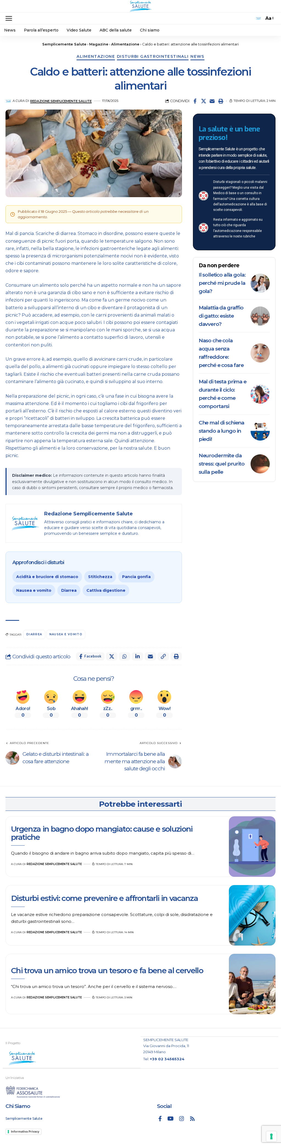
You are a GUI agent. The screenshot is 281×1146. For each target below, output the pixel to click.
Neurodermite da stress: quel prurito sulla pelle (222, 463)
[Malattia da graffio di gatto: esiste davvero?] (260, 316)
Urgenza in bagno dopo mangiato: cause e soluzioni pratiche (102, 833)
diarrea (34, 634)
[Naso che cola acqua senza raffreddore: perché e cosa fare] (260, 353)
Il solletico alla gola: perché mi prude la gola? (222, 283)
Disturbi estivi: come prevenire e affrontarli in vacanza (104, 898)
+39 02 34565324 (167, 1059)
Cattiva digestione (105, 590)
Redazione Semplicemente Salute (61, 101)
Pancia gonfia (136, 576)
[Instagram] (182, 1119)
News (197, 56)
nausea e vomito (65, 634)
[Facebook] (160, 1119)
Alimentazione (96, 56)
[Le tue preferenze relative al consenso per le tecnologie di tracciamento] (271, 1136)
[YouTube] (170, 1119)
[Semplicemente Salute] (140, 6)
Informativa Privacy (25, 1131)
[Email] (212, 101)
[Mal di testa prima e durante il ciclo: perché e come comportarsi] (260, 394)
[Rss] (192, 1119)
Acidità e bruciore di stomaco (47, 576)
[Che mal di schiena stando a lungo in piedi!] (260, 431)
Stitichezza (100, 576)
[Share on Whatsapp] (124, 656)
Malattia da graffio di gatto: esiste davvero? (221, 316)
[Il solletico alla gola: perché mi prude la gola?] (260, 283)
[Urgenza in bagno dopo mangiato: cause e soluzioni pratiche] (252, 846)
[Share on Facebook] (195, 101)
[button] (10, 18)
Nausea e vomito (33, 590)
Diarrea (69, 590)
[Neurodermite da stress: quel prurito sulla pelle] (260, 463)
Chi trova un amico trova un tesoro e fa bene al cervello (107, 970)
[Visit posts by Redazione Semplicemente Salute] (8, 101)
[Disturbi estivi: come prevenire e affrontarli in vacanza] (252, 915)
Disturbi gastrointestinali (153, 56)
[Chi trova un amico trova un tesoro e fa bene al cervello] (252, 984)
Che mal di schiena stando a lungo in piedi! (221, 431)
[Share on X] (203, 101)
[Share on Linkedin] (137, 656)
